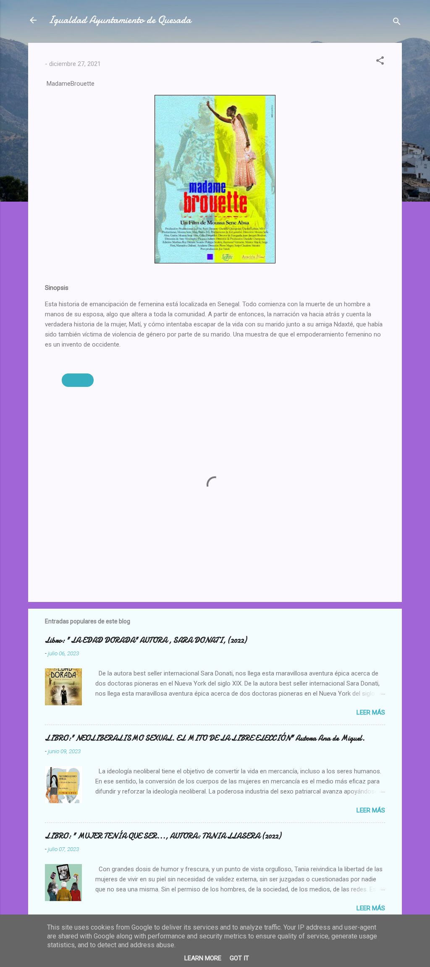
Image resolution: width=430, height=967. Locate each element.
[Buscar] (397, 23)
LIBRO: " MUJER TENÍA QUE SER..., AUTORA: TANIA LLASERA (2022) (163, 836)
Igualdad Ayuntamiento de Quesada (119, 20)
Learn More (202, 958)
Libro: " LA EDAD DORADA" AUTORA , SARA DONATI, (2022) (145, 640)
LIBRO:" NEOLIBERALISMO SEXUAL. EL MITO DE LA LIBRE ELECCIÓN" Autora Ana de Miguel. (205, 738)
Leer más (371, 712)
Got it (239, 958)
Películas (78, 380)
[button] (380, 61)
